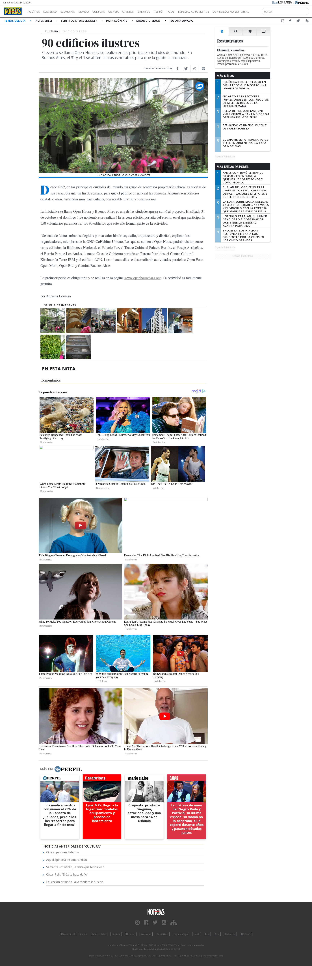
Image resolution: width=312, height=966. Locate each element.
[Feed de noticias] (307, 21)
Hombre (130, 934)
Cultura (98, 11)
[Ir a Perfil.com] (302, 2)
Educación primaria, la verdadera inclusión (74, 882)
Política (33, 11)
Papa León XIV (117, 20)
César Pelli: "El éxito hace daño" (67, 874)
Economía (67, 11)
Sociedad (50, 11)
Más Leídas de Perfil (233, 166)
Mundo (83, 11)
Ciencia (113, 11)
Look (197, 934)
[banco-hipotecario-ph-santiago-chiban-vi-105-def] (78, 320)
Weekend (146, 934)
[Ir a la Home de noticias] (156, 911)
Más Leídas (225, 76)
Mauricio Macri (148, 20)
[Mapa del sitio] (173, 922)
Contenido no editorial (231, 11)
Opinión (128, 11)
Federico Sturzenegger (79, 20)
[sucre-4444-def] (78, 347)
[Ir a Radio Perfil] (282, 2)
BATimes (246, 934)
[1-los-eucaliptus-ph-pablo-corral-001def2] (52, 320)
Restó (158, 11)
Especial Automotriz (193, 11)
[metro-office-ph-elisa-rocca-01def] (52, 347)
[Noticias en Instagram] (282, 21)
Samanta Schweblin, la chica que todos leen (75, 867)
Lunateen (230, 934)
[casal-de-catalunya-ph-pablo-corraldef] (129, 320)
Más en (46, 769)
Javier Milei (43, 20)
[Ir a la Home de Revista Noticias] (13, 11)
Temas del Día (15, 20)
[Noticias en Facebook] (290, 21)
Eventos (144, 11)
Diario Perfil (68, 934)
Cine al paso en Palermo (62, 852)
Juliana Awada (181, 20)
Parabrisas (162, 934)
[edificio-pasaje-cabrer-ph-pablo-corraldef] (180, 320)
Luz (207, 934)
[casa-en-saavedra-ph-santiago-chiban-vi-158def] (103, 320)
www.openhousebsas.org (142, 277)
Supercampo (181, 934)
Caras (83, 934)
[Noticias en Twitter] (298, 21)
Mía (217, 934)
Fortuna (116, 934)
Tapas (170, 11)
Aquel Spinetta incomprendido (66, 860)
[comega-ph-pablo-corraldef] (154, 320)
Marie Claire (99, 934)
